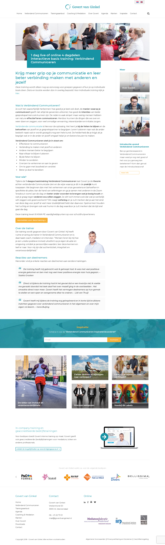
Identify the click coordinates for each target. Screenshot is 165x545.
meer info (125, 173)
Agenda (104, 13)
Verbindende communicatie (29, 126)
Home (19, 13)
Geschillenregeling (141, 539)
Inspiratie (123, 13)
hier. (17, 93)
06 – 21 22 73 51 (56, 515)
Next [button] (149, 477)
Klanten (114, 13)
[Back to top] (159, 515)
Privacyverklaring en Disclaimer (119, 539)
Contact (133, 13)
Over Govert (93, 13)
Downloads (20, 524)
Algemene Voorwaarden (95, 539)
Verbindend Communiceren (36, 13)
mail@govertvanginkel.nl (60, 518)
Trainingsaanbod (57, 13)
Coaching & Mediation (76, 13)
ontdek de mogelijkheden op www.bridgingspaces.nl (37, 449)
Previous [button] (16, 477)
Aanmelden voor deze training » (31, 220)
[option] (26, 477)
